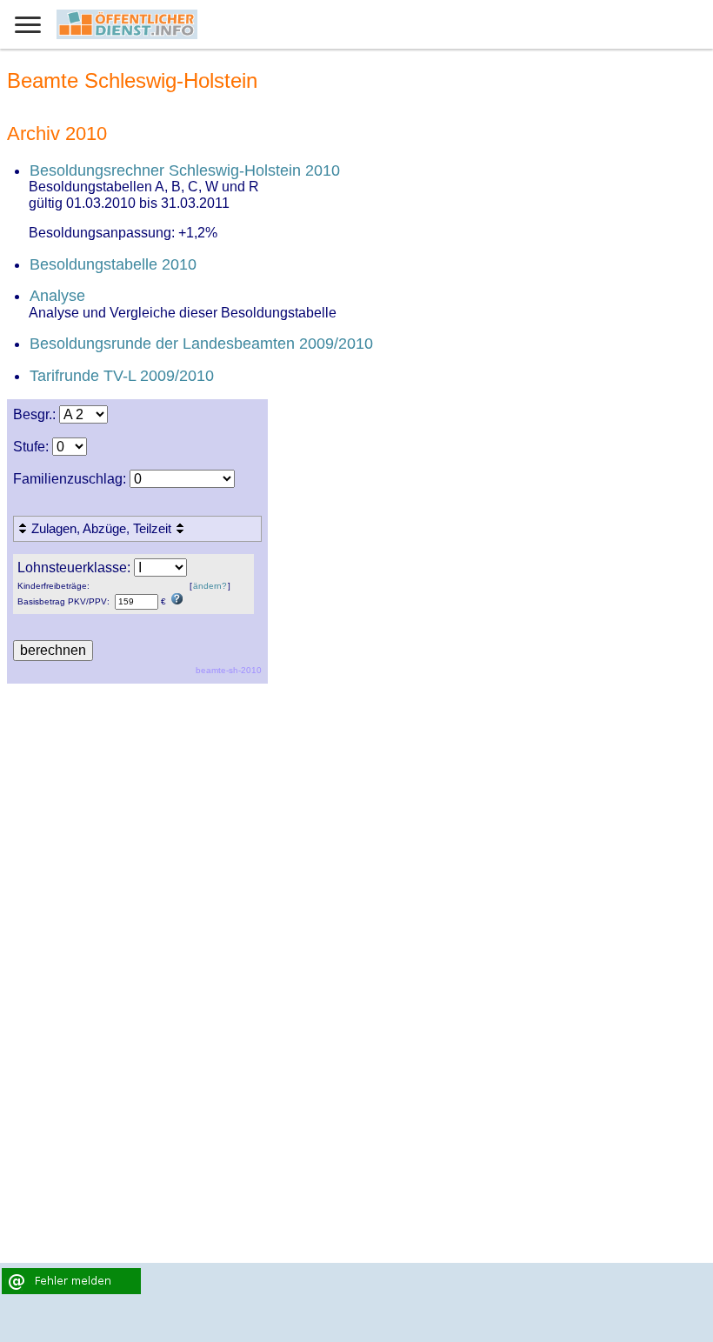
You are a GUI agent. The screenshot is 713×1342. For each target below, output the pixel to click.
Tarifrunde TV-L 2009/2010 (122, 375)
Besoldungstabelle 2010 (113, 264)
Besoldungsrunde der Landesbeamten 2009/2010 (201, 343)
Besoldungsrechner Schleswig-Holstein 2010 (185, 170)
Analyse (57, 295)
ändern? (210, 586)
